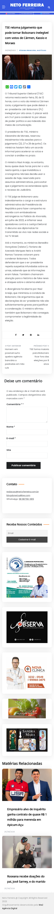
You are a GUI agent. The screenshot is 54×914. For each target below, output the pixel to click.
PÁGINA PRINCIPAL (27, 50)
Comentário (14, 404)
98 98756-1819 (26, 498)
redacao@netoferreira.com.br (22, 491)
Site (8, 450)
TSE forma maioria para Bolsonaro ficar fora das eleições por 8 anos (39, 356)
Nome (10, 426)
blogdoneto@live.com (18, 495)
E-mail (11, 438)
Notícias (41, 50)
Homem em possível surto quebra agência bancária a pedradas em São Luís (14, 358)
